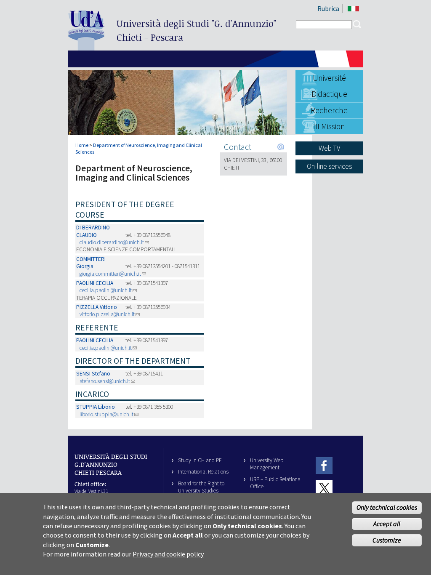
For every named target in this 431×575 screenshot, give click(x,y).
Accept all (386, 523)
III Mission (329, 126)
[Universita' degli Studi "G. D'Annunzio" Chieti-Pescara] (86, 47)
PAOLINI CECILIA (94, 283)
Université (329, 78)
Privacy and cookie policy (168, 554)
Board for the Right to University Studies (201, 487)
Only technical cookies (387, 507)
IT (353, 8)
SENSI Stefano (93, 373)
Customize (386, 540)
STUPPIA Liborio (95, 406)
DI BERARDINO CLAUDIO (93, 231)
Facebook (324, 466)
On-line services (329, 166)
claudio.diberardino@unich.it (112, 242)
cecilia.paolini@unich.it (106, 290)
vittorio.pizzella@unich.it (107, 314)
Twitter (324, 488)
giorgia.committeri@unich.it (110, 273)
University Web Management (266, 464)
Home (81, 145)
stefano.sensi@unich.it (105, 381)
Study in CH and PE (200, 460)
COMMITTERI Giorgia (91, 263)
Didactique (329, 94)
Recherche (329, 110)
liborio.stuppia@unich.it (106, 414)
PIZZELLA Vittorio (96, 307)
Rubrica (328, 8)
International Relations (203, 471)
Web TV (329, 148)
